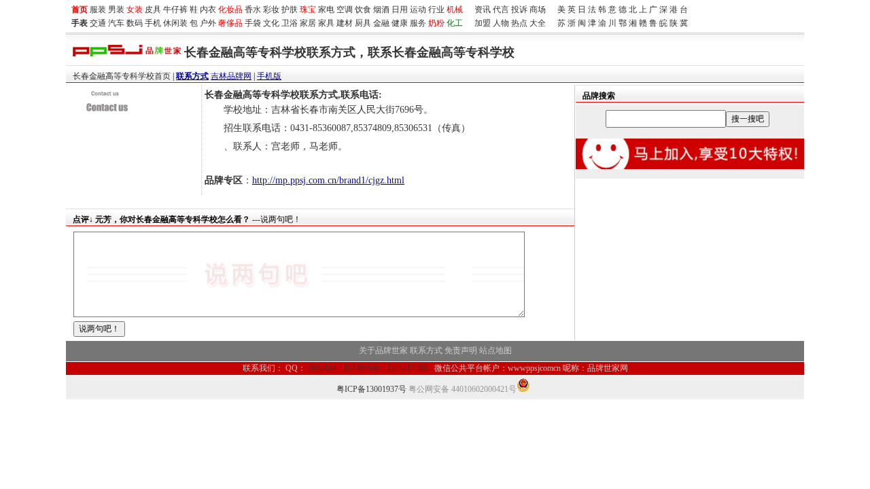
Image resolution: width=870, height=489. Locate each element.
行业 (436, 9)
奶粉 (436, 23)
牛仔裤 (175, 9)
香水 (253, 9)
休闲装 (175, 23)
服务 (418, 23)
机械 (455, 9)
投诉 (519, 9)
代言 (501, 9)
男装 (116, 9)
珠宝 (308, 9)
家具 (326, 23)
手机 (153, 23)
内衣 (208, 9)
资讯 (482, 9)
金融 (381, 23)
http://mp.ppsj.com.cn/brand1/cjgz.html (328, 180)
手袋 (253, 23)
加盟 (482, 23)
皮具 (153, 9)
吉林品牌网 (231, 76)
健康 (400, 23)
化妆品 (230, 9)
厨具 (363, 23)
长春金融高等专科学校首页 (122, 76)
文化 (271, 23)
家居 (308, 23)
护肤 (289, 9)
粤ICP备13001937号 (371, 389)
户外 (208, 23)
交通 (98, 23)
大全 (537, 23)
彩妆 (271, 9)
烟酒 (381, 9)
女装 (134, 9)
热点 (519, 23)
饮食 (363, 9)
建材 (344, 23)
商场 (537, 9)
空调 (344, 9)
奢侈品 (230, 23)
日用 (400, 9)
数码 (134, 23)
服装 (98, 9)
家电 (326, 9)
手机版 (269, 76)
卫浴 (289, 23)
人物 (501, 23)
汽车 (116, 23)
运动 (418, 9)
